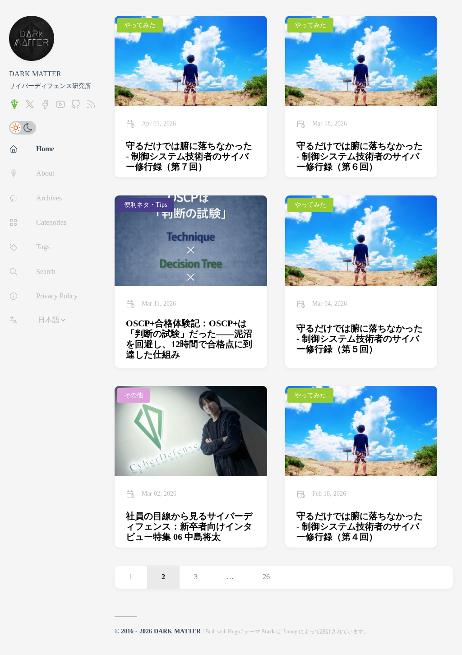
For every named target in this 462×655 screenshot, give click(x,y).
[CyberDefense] (14, 107)
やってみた (140, 25)
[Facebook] (45, 107)
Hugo (234, 631)
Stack (268, 631)
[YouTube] (60, 107)
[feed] (91, 107)
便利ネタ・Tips (145, 204)
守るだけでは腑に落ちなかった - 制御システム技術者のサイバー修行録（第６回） (359, 156)
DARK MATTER (35, 74)
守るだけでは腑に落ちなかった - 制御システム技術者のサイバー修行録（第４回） (359, 526)
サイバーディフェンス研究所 (50, 86)
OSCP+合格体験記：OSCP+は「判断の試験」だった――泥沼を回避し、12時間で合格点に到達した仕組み (189, 338)
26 (266, 577)
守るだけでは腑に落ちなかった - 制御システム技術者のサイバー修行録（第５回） (359, 338)
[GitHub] (75, 107)
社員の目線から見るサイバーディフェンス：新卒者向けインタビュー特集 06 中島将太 (189, 526)
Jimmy (290, 631)
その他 (133, 395)
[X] (29, 107)
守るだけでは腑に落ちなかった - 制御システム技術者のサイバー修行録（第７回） (189, 156)
